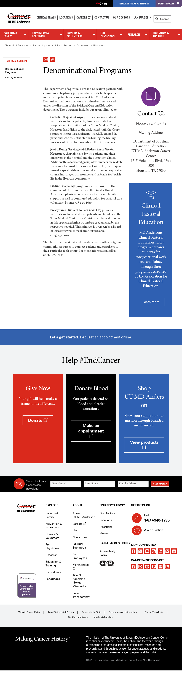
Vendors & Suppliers (103, 617)
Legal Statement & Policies (61, 612)
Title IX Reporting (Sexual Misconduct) (80, 581)
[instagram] (153, 551)
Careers (82, 17)
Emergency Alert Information (123, 612)
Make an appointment (91, 428)
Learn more (151, 302)
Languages (141, 17)
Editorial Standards (79, 545)
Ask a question (153, 530)
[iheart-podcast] (160, 566)
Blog (76, 530)
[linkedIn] (160, 551)
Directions (106, 526)
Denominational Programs (14, 71)
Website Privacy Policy (29, 612)
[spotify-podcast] (140, 566)
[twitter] (140, 551)
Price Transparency (81, 594)
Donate (35, 420)
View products (144, 442)
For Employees (80, 556)
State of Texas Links (154, 612)
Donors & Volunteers (74, 34)
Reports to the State (91, 612)
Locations (106, 520)
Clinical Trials (46, 17)
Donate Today (166, 3)
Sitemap (105, 533)
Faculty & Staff (13, 77)
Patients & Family (10, 34)
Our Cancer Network (78, 617)
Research (134, 34)
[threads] (174, 551)
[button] (46, 58)
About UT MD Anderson (84, 515)
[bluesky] (167, 551)
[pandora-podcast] (153, 566)
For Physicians (107, 34)
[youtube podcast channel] (147, 566)
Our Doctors (121, 17)
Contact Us (101, 17)
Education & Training (161, 34)
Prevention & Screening (40, 34)
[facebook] (133, 551)
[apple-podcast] (133, 566)
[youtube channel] (147, 551)
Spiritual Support (16, 60)
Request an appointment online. (106, 337)
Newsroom (80, 537)
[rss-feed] (167, 566)
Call (157, 517)
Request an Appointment (134, 3)
